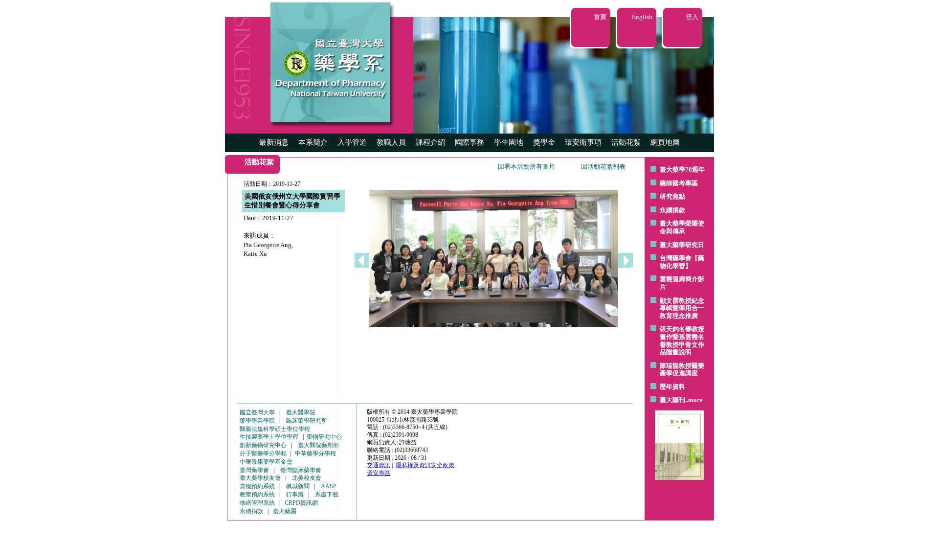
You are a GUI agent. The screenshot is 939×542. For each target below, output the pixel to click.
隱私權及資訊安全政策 (425, 465)
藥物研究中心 (324, 436)
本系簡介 (313, 142)
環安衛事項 (583, 142)
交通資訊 (378, 465)
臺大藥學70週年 (682, 169)
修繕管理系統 (257, 502)
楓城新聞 (298, 486)
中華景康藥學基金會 (266, 461)
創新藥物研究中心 (263, 445)
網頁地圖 (665, 142)
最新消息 (274, 142)
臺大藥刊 (672, 400)
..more (694, 400)
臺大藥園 (284, 511)
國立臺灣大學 (257, 412)
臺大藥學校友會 (260, 477)
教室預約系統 (257, 494)
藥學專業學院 (257, 420)
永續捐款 (672, 210)
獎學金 (544, 142)
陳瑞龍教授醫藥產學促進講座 (682, 369)
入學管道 (352, 142)
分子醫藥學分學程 (263, 453)
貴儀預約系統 (257, 486)
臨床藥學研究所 (306, 420)
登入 (692, 17)
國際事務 (469, 142)
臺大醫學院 (300, 412)
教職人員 (391, 142)
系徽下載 (326, 494)
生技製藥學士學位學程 (269, 436)
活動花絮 (626, 142)
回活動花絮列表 (603, 166)
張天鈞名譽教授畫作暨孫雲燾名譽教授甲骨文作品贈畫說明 (682, 340)
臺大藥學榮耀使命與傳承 (682, 227)
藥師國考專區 (679, 183)
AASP (328, 486)
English (642, 17)
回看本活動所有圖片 (526, 166)
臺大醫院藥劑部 (318, 445)
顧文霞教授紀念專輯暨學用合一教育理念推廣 (682, 308)
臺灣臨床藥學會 (300, 470)
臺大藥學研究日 (682, 244)
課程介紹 (430, 142)
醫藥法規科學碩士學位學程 (275, 429)
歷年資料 (672, 386)
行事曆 (295, 494)
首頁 (600, 17)
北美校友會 (306, 477)
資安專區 (378, 473)
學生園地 (508, 142)
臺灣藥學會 (254, 470)
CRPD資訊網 (301, 502)
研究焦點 (672, 196)
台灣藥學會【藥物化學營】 (682, 262)
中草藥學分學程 (315, 453)
